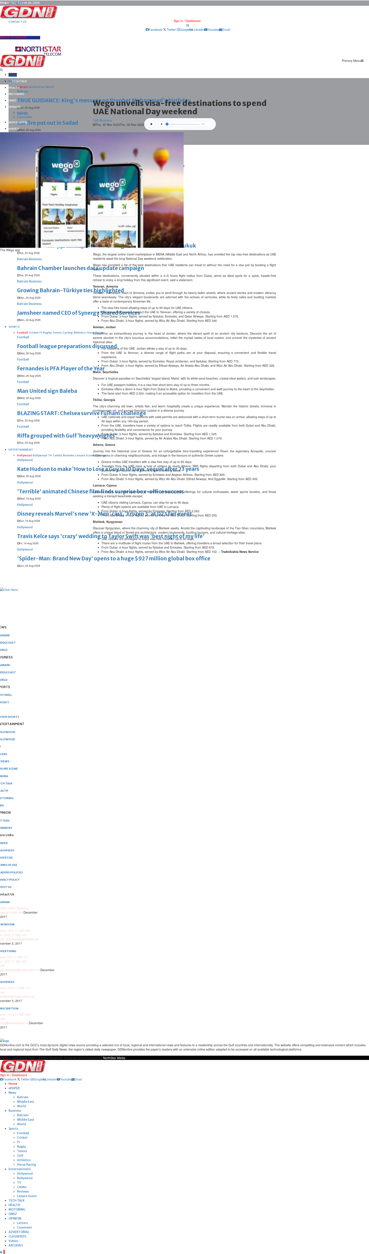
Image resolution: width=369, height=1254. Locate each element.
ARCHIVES (16, 1245)
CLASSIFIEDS (17, 1236)
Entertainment (20, 1169)
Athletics (24, 1160)
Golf (20, 1156)
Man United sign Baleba (47, 391)
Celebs (21, 1187)
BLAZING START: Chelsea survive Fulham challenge (81, 413)
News (12, 1093)
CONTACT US (17, 22)
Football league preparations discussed (67, 346)
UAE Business (102, 120)
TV (19, 1182)
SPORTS (14, 327)
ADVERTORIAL (18, 122)
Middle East (25, 1102)
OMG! (12, 100)
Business (15, 1111)
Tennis (22, 1151)
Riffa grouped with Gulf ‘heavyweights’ (66, 435)
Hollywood (25, 1173)
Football (23, 1133)
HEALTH (14, 87)
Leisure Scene (27, 1196)
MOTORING (16, 94)
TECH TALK (19, 81)
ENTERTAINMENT (21, 449)
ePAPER (14, 129)
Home (13, 75)
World (21, 1106)
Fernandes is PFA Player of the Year (61, 368)
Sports (13, 1129)
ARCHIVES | (16, 3)
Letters (22, 112)
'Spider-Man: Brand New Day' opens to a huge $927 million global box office (113, 558)
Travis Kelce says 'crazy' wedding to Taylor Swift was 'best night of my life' (111, 536)
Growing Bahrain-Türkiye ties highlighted (70, 290)
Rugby (21, 1147)
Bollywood (24, 1178)
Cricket (22, 1138)
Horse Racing (26, 1164)
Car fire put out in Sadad (47, 123)
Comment (24, 117)
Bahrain (22, 1097)
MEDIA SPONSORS (13, 37)
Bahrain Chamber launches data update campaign (80, 268)
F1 (18, 1142)
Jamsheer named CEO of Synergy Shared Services (78, 313)
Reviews (23, 1191)
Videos (13, 1241)
